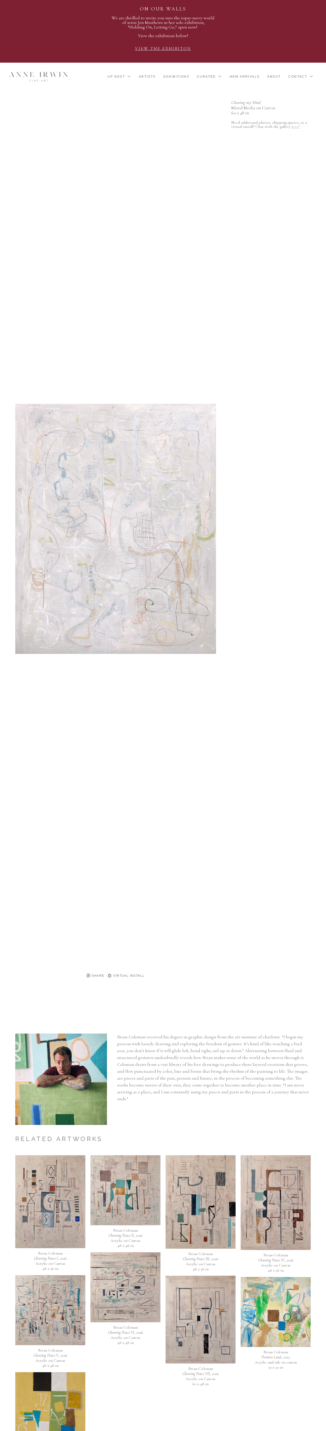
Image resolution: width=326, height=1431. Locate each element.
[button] (119, 76)
